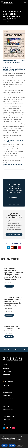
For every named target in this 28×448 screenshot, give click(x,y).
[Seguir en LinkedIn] (8, 247)
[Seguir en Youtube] (12, 247)
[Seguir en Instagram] (19, 247)
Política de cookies (8, 409)
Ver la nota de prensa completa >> (13, 165)
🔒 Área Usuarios (8, 381)
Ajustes (19, 445)
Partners (5, 378)
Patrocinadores (7, 371)
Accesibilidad (6, 419)
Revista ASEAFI (7, 392)
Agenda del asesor (8, 398)
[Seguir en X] (15, 247)
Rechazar (12, 445)
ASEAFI (5, 365)
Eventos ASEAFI (7, 389)
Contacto (5, 402)
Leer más (14, 197)
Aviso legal (6, 406)
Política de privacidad (9, 413)
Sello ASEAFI (6, 395)
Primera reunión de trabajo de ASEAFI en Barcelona (12, 328)
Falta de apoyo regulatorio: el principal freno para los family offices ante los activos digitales (14, 188)
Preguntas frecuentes (9, 416)
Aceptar (4, 445)
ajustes (20, 441)
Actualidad (6, 385)
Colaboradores (7, 374)
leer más (9, 286)
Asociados (6, 368)
